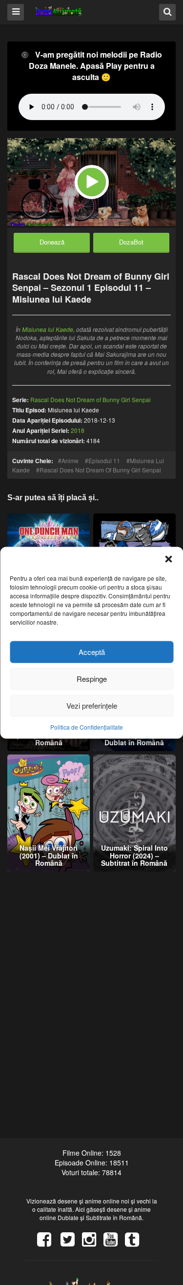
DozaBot (131, 241)
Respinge (92, 678)
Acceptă (92, 652)
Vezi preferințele (91, 705)
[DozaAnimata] (59, 11)
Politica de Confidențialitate (86, 726)
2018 (77, 430)
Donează (52, 241)
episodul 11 (104, 460)
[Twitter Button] (71, 1242)
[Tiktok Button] (135, 1242)
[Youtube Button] (114, 1242)
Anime (70, 460)
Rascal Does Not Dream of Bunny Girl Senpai (100, 470)
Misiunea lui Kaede (47, 329)
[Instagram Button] (92, 1242)
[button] (168, 559)
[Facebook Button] (48, 1242)
